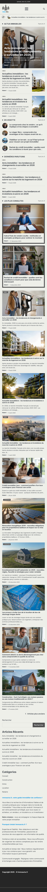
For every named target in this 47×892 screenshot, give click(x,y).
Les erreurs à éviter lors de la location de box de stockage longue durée (21, 613)
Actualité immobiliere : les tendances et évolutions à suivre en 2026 (21, 192)
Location (7, 499)
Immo (4, 160)
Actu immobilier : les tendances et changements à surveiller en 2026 (18, 164)
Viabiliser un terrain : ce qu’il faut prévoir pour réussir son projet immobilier (26, 141)
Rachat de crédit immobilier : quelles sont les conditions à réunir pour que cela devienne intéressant (27, 149)
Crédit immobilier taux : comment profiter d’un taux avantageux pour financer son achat (22, 486)
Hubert (4, 168)
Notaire (7, 206)
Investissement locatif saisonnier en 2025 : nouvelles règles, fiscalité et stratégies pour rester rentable (23, 571)
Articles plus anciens (36, 714)
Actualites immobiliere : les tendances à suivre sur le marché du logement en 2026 (22, 178)
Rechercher (6, 720)
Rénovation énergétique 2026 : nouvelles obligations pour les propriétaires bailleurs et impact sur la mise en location (23, 528)
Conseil (6, 459)
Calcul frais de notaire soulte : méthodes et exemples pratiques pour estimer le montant (23, 237)
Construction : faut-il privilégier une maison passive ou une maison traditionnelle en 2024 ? (22, 698)
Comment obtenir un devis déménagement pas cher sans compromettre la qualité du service (22, 656)
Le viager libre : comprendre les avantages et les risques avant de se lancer (25, 134)
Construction (8, 671)
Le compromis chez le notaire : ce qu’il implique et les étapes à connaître (25, 126)
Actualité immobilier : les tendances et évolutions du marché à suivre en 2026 (23, 444)
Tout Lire (41, 120)
